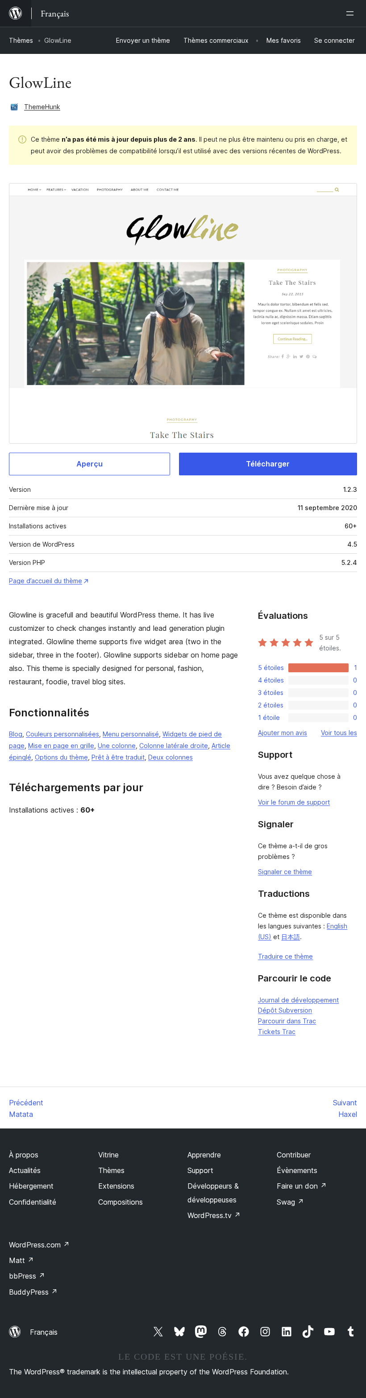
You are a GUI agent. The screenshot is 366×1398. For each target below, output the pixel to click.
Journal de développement (298, 1000)
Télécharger (268, 463)
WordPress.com (39, 1244)
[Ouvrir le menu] (351, 13)
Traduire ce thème (285, 956)
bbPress (27, 1275)
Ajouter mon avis (282, 732)
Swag (290, 1202)
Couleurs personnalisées (62, 734)
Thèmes (21, 40)
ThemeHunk (42, 106)
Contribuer (294, 1154)
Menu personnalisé (131, 734)
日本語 (290, 936)
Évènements (297, 1170)
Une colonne (117, 745)
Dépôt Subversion (285, 1010)
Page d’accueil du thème (45, 581)
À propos (23, 1154)
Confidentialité (32, 1202)
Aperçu (89, 463)
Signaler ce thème (285, 871)
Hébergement (31, 1185)
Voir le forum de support (294, 802)
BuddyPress (33, 1292)
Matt (21, 1260)
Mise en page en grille (61, 745)
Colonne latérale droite (173, 745)
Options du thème (61, 757)
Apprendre (204, 1154)
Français (44, 1332)
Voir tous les (339, 732)
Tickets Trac (276, 1031)
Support (200, 1170)
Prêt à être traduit (118, 757)
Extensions (116, 1185)
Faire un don (302, 1185)
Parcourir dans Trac (287, 1021)
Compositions (120, 1202)
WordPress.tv (214, 1215)
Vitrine (108, 1154)
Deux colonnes (170, 757)
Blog (15, 734)
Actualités (25, 1170)
